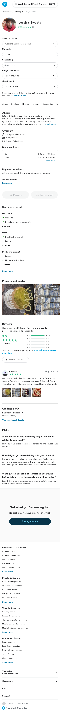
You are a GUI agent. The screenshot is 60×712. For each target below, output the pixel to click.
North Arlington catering (12, 650)
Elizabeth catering (9, 658)
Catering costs (8, 551)
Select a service (9, 38)
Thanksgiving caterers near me (14, 620)
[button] (9, 25)
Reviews (35, 104)
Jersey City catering (10, 654)
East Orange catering (11, 646)
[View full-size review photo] (6, 392)
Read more (50, 161)
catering (17, 12)
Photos (25, 104)
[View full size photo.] (18, 299)
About (5, 104)
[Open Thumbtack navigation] (6, 4)
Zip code (6, 49)
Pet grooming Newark (11, 594)
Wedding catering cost (11, 567)
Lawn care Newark (9, 598)
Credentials (48, 104)
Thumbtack (6, 12)
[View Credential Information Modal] (17, 408)
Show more (7, 572)
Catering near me (9, 612)
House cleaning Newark (11, 582)
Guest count (8, 81)
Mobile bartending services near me (17, 628)
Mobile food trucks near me (13, 624)
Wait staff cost (8, 559)
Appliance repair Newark (12, 586)
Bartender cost (8, 563)
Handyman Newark (9, 590)
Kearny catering (8, 642)
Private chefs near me (11, 616)
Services (15, 104)
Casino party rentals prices (13, 555)
